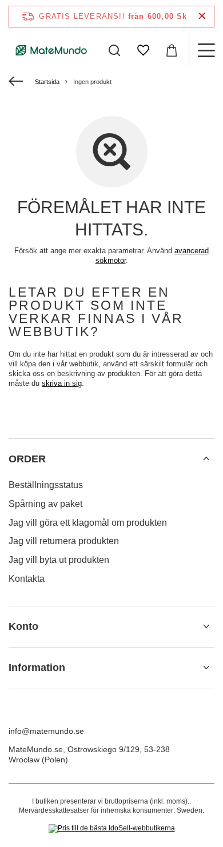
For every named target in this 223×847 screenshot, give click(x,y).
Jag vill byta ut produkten (59, 560)
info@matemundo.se (46, 731)
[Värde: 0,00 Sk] (171, 50)
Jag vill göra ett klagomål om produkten (88, 523)
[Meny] (206, 50)
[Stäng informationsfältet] (202, 16)
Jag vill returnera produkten (64, 541)
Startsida (47, 81)
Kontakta (27, 579)
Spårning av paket (45, 504)
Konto (23, 626)
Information (37, 667)
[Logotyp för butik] (51, 50)
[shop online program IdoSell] (112, 828)
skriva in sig (62, 383)
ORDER (27, 459)
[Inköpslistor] (143, 50)
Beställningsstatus (46, 485)
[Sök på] (114, 50)
